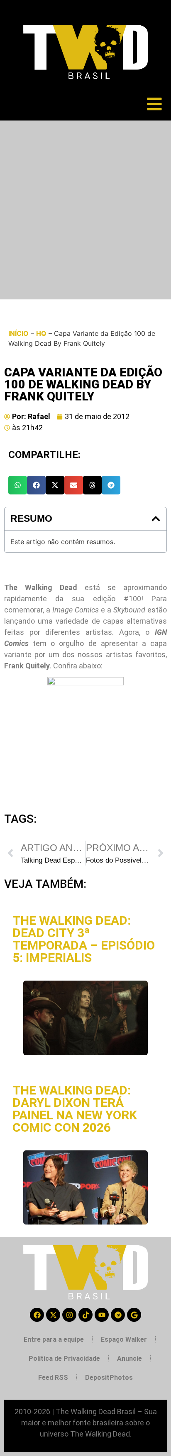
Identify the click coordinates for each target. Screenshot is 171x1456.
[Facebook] (37, 1315)
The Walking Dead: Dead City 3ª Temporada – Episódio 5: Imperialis (83, 939)
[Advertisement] (85, 210)
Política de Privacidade (64, 1358)
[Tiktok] (85, 1315)
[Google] (134, 1315)
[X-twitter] (53, 1315)
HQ (41, 333)
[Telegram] (118, 1315)
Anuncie (129, 1358)
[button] (17, 485)
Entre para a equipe (54, 1339)
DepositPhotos (109, 1377)
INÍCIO (18, 333)
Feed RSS (53, 1377)
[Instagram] (69, 1315)
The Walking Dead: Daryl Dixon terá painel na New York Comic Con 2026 (74, 1109)
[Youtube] (102, 1315)
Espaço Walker (124, 1339)
